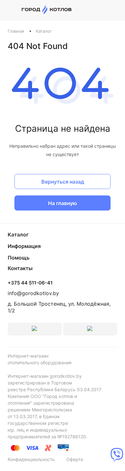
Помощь (18, 257)
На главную (62, 203)
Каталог (18, 234)
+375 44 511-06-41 (30, 283)
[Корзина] (114, 10)
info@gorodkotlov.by (33, 293)
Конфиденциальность (31, 459)
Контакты (20, 268)
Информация (24, 246)
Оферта (74, 459)
